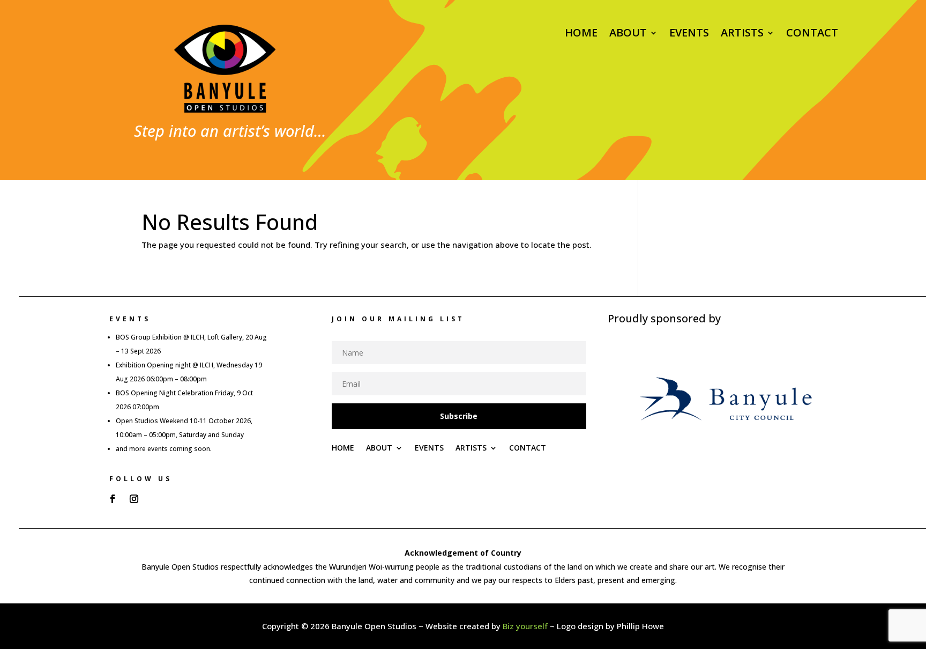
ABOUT (628, 34)
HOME (581, 34)
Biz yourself (525, 626)
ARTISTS (742, 34)
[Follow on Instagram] (134, 498)
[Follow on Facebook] (112, 498)
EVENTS (689, 34)
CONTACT (812, 34)
